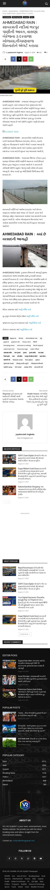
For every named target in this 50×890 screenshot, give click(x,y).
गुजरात (25, 353)
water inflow (34, 349)
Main (31, 17)
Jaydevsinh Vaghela (15, 52)
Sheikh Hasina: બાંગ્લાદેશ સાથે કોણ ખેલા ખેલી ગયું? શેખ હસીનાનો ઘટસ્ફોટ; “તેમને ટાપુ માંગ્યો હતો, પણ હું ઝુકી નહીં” (36, 399)
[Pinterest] (25, 59)
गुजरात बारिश (32, 353)
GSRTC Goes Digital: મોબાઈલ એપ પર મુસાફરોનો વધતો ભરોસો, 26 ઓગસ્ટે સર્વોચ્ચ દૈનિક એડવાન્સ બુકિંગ (32, 458)
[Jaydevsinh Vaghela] (4, 52)
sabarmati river (9, 349)
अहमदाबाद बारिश (8, 353)
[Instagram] (15, 858)
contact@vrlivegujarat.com (23, 840)
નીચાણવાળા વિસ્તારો (37, 363)
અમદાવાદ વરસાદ (18, 360)
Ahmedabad (13, 11)
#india (21, 338)
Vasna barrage (22, 349)
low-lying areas (9, 345)
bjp (41, 338)
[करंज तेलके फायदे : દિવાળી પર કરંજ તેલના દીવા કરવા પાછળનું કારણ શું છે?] (9, 742)
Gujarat (26, 17)
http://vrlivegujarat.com (25, 438)
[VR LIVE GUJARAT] (25, 3)
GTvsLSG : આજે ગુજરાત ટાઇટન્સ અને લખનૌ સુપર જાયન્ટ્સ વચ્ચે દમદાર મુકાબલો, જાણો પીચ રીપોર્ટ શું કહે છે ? (32, 728)
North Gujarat (38, 345)
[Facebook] (13, 59)
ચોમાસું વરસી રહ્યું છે (22, 363)
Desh (5, 476)
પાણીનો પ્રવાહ (8, 367)
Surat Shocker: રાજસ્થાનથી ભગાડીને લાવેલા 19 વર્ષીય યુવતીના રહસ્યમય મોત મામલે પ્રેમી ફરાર (32, 678)
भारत (13, 356)
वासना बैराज (43, 356)
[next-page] (8, 502)
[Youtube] (40, 858)
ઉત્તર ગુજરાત (29, 360)
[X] (19, 59)
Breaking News (17, 17)
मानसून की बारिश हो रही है (31, 356)
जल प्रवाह (40, 353)
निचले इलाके (7, 356)
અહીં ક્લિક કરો (35, 323)
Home (5, 11)
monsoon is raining (24, 345)
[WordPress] (34, 858)
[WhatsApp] (30, 59)
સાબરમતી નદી (38, 367)
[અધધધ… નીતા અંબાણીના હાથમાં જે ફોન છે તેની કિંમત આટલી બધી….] (9, 716)
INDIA (35, 342)
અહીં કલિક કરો (32, 316)
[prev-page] (4, 502)
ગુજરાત (37, 360)
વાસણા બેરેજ (28, 367)
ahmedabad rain (31, 338)
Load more (24, 634)
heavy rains (26, 342)
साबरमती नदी (7, 360)
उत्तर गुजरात (17, 353)
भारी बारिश (19, 356)
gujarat (6, 342)
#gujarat (13, 338)
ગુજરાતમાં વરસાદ (9, 363)
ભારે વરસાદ (18, 367)
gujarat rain (15, 342)
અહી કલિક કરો (25, 309)
